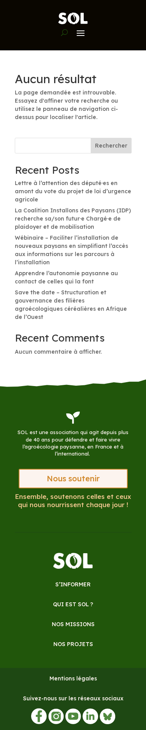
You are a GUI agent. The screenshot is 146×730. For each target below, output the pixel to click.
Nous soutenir (73, 478)
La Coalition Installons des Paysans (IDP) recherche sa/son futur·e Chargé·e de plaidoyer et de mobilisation (73, 218)
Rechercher (111, 145)
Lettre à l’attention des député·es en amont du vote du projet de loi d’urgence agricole (73, 191)
